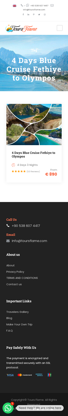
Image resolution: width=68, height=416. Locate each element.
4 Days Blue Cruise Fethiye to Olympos (33, 154)
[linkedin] (28, 14)
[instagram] (45, 14)
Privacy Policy (15, 272)
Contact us (14, 284)
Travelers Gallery (17, 312)
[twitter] (39, 14)
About (10, 265)
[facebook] (23, 14)
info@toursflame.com (34, 9)
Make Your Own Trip (19, 324)
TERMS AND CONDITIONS (22, 278)
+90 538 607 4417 (39, 5)
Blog (9, 318)
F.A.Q (9, 330)
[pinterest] (33, 14)
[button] (8, 408)
